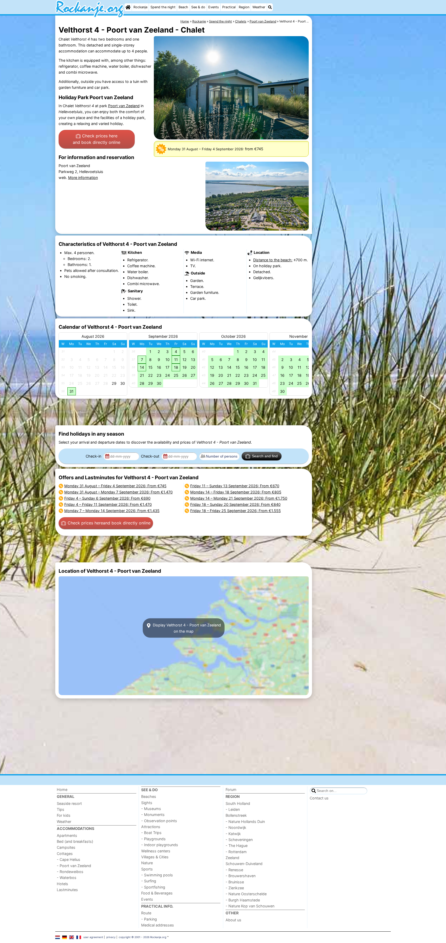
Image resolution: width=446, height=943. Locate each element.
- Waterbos (66, 877)
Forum (231, 789)
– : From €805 (235, 492)
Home (62, 789)
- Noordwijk (236, 827)
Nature (147, 863)
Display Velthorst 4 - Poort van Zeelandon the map (186, 628)
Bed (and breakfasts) (75, 841)
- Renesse (234, 870)
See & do (198, 7)
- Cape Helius (68, 859)
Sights (146, 802)
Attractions (150, 826)
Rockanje (140, 7)
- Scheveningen (239, 839)
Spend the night (163, 7)
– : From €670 (234, 486)
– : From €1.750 (238, 498)
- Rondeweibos (70, 871)
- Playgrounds (153, 839)
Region (244, 7)
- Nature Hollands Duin (245, 821)
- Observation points (159, 821)
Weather (258, 7)
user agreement (93, 937)
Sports (147, 869)
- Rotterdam (236, 852)
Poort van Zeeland (124, 106)
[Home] (128, 7)
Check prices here (96, 139)
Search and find (265, 456)
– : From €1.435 (112, 510)
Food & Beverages (157, 893)
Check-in (94, 456)
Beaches (148, 796)
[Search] (270, 7)
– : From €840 (235, 504)
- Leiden (233, 809)
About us (233, 920)
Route (146, 913)
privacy (111, 937)
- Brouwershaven (241, 876)
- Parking (149, 919)
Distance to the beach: (272, 260)
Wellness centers (155, 851)
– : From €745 (115, 486)
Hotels (62, 884)
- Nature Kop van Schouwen (250, 906)
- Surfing (148, 881)
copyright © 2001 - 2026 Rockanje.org (142, 937)
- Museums (151, 808)
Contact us (319, 798)
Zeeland (232, 857)
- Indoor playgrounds (159, 845)
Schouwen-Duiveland (244, 863)
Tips (60, 809)
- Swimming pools (157, 875)
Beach (183, 7)
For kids (63, 815)
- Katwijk (233, 833)
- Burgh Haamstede (243, 900)
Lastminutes (67, 889)
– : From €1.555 (235, 510)
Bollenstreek (236, 815)
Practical (229, 7)
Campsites (66, 847)
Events (213, 7)
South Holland (238, 803)
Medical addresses (157, 925)
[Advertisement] (352, 134)
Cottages (65, 853)
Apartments (67, 835)
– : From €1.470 (118, 492)
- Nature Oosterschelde (246, 894)
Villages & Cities (155, 857)
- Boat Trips (151, 832)
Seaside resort (69, 803)
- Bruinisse (235, 882)
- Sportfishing (153, 887)
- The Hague (237, 845)
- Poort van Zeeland (74, 865)
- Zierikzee (235, 888)
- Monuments (153, 814)
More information (83, 177)
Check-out (150, 456)
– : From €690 (107, 498)
